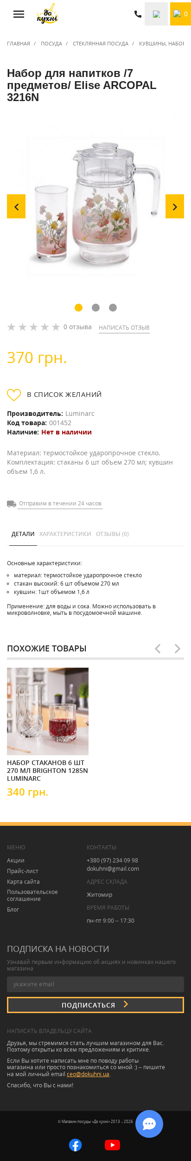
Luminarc (80, 413)
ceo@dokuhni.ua (88, 1074)
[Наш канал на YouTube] (112, 1144)
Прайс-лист (22, 871)
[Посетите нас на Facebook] (75, 1144)
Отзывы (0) (112, 534)
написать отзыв (124, 328)
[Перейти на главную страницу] (47, 14)
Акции (16, 860)
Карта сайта (23, 881)
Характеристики (65, 534)
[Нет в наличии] (34, 740)
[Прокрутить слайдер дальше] (177, 648)
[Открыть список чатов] (149, 1124)
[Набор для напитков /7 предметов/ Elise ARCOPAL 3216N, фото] (95, 206)
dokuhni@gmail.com (113, 868)
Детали (23, 534)
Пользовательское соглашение (32, 895)
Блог (13, 909)
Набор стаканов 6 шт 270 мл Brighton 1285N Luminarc (47, 770)
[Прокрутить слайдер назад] (157, 648)
